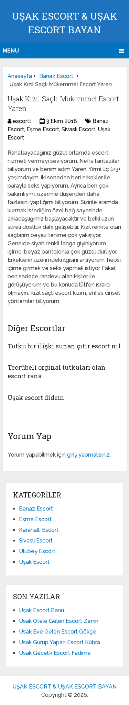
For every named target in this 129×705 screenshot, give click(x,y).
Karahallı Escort (38, 530)
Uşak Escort (34, 562)
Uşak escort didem (36, 397)
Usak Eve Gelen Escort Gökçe (57, 631)
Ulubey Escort (37, 551)
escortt (22, 121)
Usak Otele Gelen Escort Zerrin (58, 621)
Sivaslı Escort (78, 129)
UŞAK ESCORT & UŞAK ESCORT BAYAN (64, 686)
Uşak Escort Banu (41, 610)
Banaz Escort (36, 508)
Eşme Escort (42, 129)
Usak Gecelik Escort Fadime (55, 653)
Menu (11, 50)
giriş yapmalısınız (88, 454)
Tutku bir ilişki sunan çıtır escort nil (64, 346)
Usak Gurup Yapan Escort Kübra (59, 642)
